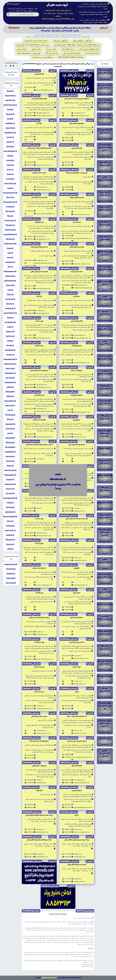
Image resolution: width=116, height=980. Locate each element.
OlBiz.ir (10, 433)
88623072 (68, 264)
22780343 (30, 511)
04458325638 (29, 260)
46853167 (68, 706)
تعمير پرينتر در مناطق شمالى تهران (28, 53)
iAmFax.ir (10, 355)
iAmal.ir (10, 318)
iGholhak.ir (10, 456)
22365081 (68, 437)
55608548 (30, 780)
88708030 (68, 511)
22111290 (68, 434)
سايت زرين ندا (51, 49)
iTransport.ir (10, 373)
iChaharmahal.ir (10, 498)
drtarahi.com (40, 829)
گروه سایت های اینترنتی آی (49, 977)
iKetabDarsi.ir (10, 322)
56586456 (68, 754)
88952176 (68, 780)
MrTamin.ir (10, 378)
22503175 (68, 290)
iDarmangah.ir (10, 271)
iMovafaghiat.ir (10, 151)
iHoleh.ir (10, 165)
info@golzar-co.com (42, 486)
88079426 (30, 804)
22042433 (30, 632)
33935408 (68, 190)
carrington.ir (40, 459)
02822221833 (29, 414)
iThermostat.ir (10, 244)
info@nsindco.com (79, 684)
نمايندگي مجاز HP (52, 53)
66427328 (68, 140)
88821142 (68, 560)
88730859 (30, 533)
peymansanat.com (79, 113)
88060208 (30, 310)
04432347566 (29, 266)
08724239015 (29, 87)
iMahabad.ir (10, 424)
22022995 (30, 434)
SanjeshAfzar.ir (10, 564)
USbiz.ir (10, 290)
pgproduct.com (41, 236)
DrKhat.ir (10, 197)
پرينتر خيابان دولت (68, 49)
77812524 (68, 238)
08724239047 (29, 93)
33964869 (68, 187)
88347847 (68, 557)
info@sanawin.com (80, 437)
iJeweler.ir (10, 493)
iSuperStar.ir (10, 230)
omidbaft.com (40, 310)
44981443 (68, 535)
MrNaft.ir (10, 480)
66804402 (68, 412)
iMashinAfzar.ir (10, 359)
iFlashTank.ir (10, 96)
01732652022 (29, 216)
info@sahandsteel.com (81, 486)
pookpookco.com (41, 260)
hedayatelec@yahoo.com (81, 214)
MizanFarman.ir (10, 234)
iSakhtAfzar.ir (10, 184)
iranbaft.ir (39, 780)
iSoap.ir (10, 119)
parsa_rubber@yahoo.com (82, 412)
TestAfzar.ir (10, 299)
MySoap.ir (10, 179)
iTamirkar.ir (10, 262)
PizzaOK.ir (10, 461)
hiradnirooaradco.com (80, 285)
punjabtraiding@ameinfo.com (83, 807)
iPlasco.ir (10, 304)
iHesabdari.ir (10, 350)
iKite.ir (10, 410)
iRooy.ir (10, 170)
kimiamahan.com (41, 408)
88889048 (68, 310)
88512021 (68, 804)
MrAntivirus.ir (10, 364)
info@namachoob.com (43, 733)
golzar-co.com (40, 483)
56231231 (68, 162)
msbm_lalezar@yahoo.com (44, 659)
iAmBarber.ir (10, 452)
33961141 (30, 659)
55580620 (30, 782)
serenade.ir (77, 508)
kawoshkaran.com (79, 780)
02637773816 (29, 142)
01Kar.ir (10, 188)
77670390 (68, 610)
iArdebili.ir (10, 574)
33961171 (30, 656)
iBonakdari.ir (10, 382)
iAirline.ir (10, 396)
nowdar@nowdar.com (80, 560)
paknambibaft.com (79, 335)
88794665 (68, 313)
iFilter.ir (10, 419)
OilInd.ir (10, 549)
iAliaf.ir (10, 110)
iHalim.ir (10, 174)
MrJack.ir (10, 142)
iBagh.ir (10, 248)
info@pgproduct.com (43, 239)
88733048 (30, 535)
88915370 (30, 706)
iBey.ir (10, 267)
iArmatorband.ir (10, 517)
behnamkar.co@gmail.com (44, 437)
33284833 (30, 684)
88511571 (68, 807)
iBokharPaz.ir (10, 401)
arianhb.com (40, 706)
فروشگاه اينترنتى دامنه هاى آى (42, 57)
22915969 (30, 115)
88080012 (30, 807)
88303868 (30, 384)
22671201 (30, 461)
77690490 (68, 235)
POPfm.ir (10, 387)
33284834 (30, 681)
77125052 (68, 360)
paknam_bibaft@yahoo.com (82, 338)
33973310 (30, 286)
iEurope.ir (10, 207)
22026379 (30, 634)
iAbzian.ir (10, 147)
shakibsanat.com (41, 187)
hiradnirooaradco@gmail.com (83, 288)
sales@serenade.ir (79, 511)
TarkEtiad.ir (10, 128)
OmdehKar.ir (10, 308)
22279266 (30, 755)
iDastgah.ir (10, 211)
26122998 (68, 338)
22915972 (30, 113)
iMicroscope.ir (10, 470)
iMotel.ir (10, 137)
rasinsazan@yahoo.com (81, 658)
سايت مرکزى (36, 49)
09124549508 (66, 285)
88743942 (68, 387)
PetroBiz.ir (10, 429)
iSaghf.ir (10, 466)
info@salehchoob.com (81, 585)
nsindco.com (78, 681)
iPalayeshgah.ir (10, 105)
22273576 (30, 829)
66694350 (68, 486)
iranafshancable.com (42, 113)
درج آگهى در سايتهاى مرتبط (82, 40)
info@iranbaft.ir (41, 782)
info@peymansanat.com (81, 115)
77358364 (68, 362)
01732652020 (29, 211)
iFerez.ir (10, 295)
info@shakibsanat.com (43, 190)
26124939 (30, 459)
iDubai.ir (10, 91)
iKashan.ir (10, 526)
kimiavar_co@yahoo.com (82, 832)
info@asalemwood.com (43, 387)
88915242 (30, 708)
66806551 (68, 409)
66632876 (68, 483)
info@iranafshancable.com (44, 115)
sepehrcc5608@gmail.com (44, 90)
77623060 (68, 607)
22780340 (30, 508)
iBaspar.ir (10, 535)
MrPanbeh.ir (10, 512)
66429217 (68, 137)
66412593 (30, 483)
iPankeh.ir (10, 332)
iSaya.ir (10, 258)
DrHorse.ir (10, 239)
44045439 (68, 832)
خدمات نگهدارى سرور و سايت (89, 49)
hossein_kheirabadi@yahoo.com (81, 238)
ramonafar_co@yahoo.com (82, 264)
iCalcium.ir (10, 489)
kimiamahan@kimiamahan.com (43, 411)
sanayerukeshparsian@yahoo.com (81, 757)
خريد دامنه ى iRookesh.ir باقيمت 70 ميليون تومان (32, 45)
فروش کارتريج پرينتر (92, 53)
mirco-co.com (78, 730)
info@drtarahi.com (42, 832)
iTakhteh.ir (10, 285)
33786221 (30, 335)
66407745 (30, 486)
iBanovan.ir (10, 276)
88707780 (68, 508)
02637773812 (29, 137)
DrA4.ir (10, 216)
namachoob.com (41, 730)
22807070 (68, 335)
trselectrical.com (41, 533)
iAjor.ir (10, 156)
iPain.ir (10, 341)
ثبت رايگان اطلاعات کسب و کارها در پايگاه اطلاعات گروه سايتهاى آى (77, 45)
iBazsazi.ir (10, 114)
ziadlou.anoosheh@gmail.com (45, 213)
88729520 (30, 162)
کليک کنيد (90, 948)
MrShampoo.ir (10, 475)
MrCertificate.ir (10, 313)
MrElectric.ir (10, 530)
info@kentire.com (41, 634)
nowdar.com (77, 557)
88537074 (68, 708)
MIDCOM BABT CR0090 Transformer (71, 57)
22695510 (30, 239)
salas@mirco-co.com (80, 733)
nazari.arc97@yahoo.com (81, 362)
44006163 (68, 829)
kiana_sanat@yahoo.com (44, 165)
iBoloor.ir (10, 544)
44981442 (68, 533)
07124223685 (66, 655)
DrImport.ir (10, 540)
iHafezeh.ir (10, 336)
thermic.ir (39, 508)
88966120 (68, 782)
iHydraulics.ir (10, 221)
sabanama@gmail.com (43, 338)
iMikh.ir (10, 327)
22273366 (30, 758)
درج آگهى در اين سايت (60, 40)
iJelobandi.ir (10, 447)
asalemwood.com (41, 384)
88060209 (30, 313)
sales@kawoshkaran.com (81, 782)
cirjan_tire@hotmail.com (44, 585)
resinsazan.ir (77, 655)
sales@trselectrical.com (43, 535)
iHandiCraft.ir (10, 133)
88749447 (68, 384)
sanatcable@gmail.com (43, 288)
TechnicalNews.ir (10, 193)
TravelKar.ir (11, 583)
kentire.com (40, 632)
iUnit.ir (10, 253)
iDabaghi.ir (10, 443)
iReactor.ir (10, 369)
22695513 (30, 236)
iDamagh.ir (10, 225)
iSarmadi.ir (10, 578)
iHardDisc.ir (10, 123)
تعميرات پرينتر (21, 49)
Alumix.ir (10, 345)
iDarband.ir (10, 392)
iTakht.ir (10, 521)
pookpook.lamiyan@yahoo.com (44, 263)
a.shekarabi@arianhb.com (44, 708)
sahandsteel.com (79, 483)
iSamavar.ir (10, 406)
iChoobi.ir (10, 160)
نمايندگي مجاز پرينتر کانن (71, 53)
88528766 (30, 832)
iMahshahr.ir (10, 484)
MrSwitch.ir (10, 100)
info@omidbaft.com (42, 313)
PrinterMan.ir (10, 281)
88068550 (68, 261)
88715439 (30, 165)
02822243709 (29, 408)
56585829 (68, 757)
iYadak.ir (10, 503)
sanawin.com (78, 434)
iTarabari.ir (10, 438)
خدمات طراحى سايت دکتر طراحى (35, 40)
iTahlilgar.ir (10, 415)
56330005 (68, 165)
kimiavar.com (78, 829)
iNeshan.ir (10, 507)
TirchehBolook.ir (10, 202)
